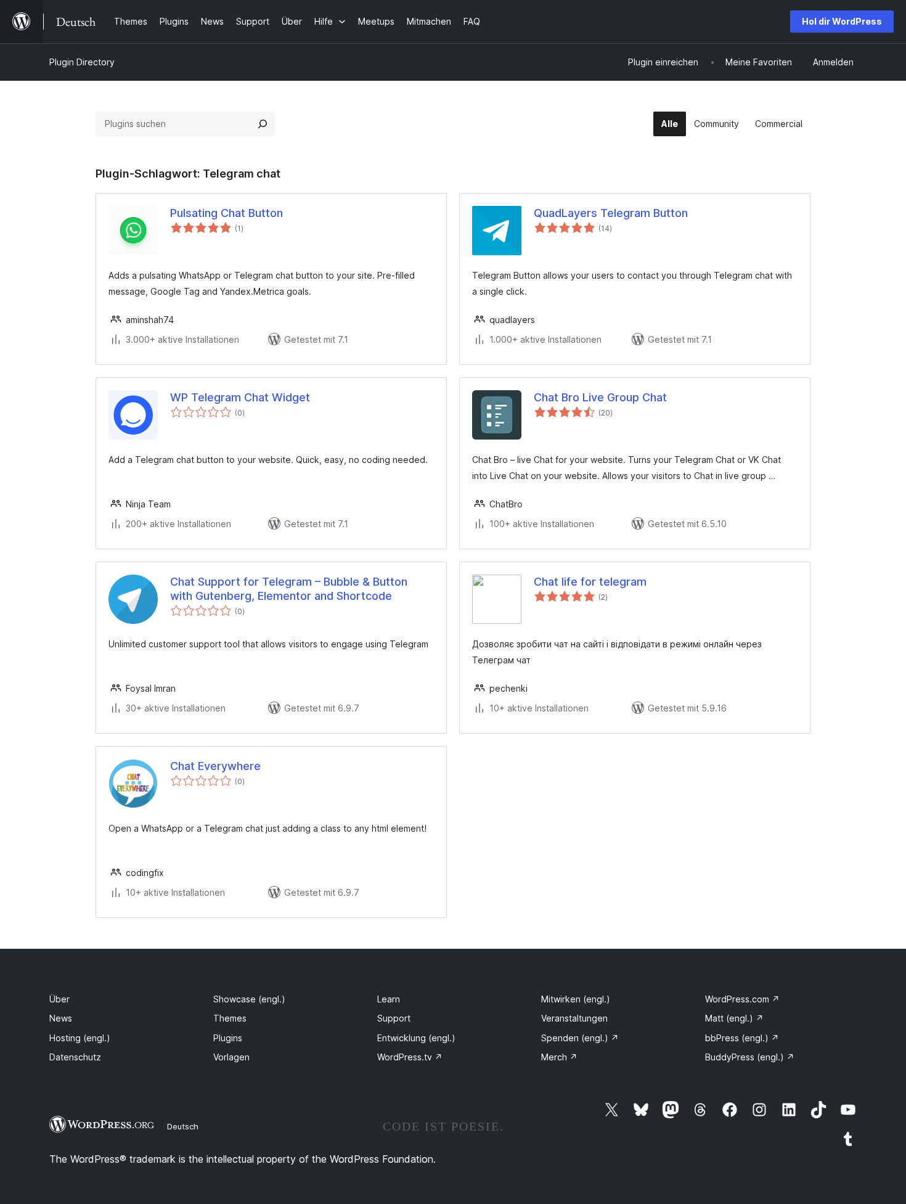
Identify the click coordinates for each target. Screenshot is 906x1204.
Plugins (227, 1038)
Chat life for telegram (590, 581)
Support (393, 1018)
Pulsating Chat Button (226, 213)
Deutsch (182, 1126)
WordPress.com (742, 999)
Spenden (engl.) (580, 1038)
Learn (388, 999)
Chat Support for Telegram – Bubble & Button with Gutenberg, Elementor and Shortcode (288, 588)
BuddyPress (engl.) (749, 1057)
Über (59, 999)
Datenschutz (75, 1057)
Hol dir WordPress (842, 21)
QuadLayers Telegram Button (611, 213)
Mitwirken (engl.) (575, 999)
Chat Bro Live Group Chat (600, 397)
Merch (559, 1057)
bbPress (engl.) (742, 1038)
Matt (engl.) (734, 1018)
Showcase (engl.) (249, 999)
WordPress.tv (410, 1057)
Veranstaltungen (574, 1018)
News (60, 1018)
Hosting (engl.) (79, 1038)
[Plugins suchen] (262, 124)
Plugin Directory (82, 62)
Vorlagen (231, 1057)
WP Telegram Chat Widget (240, 397)
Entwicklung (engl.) (416, 1038)
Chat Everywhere (215, 766)
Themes (230, 1018)
